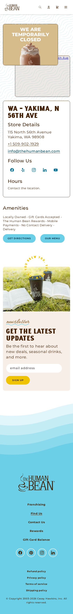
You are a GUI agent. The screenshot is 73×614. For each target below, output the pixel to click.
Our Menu (52, 238)
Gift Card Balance (36, 539)
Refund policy (36, 571)
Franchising (36, 504)
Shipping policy (36, 590)
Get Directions (19, 238)
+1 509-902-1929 (23, 144)
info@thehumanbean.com (34, 151)
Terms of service (36, 583)
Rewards (36, 531)
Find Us (36, 513)
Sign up (18, 380)
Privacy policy (36, 577)
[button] (40, 7)
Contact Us (36, 522)
